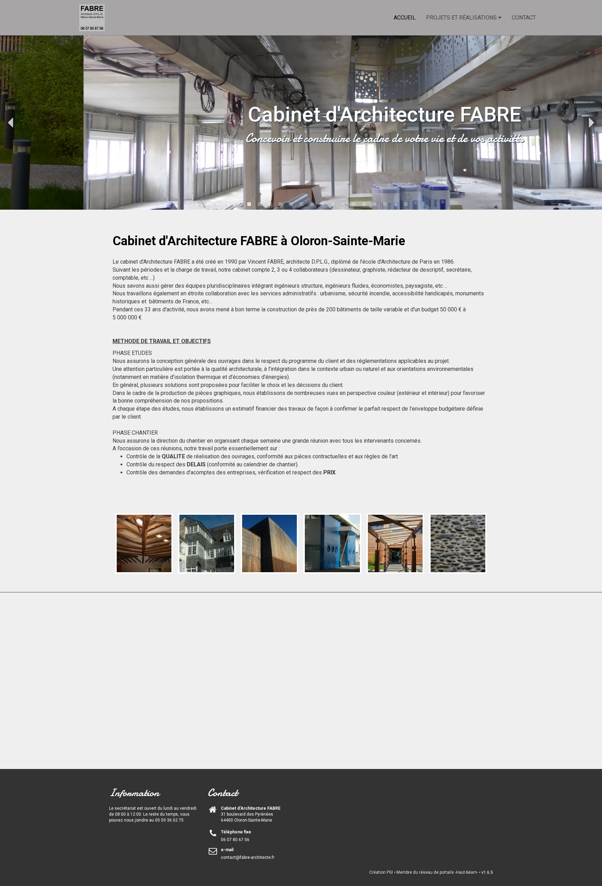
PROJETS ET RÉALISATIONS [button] (462, 17)
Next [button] (591, 122)
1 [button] (196, 204)
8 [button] (269, 204)
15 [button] (342, 204)
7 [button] (259, 204)
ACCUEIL (405, 17)
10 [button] (290, 204)
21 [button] (405, 204)
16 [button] (353, 204)
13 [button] (321, 204)
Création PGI (381, 872)
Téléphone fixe (236, 832)
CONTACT (524, 17)
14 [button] (332, 204)
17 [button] (363, 204)
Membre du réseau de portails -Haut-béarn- (437, 872)
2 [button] (206, 204)
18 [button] (374, 204)
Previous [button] (10, 122)
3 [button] (217, 204)
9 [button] (280, 204)
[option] (301, 123)
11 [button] (301, 204)
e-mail (227, 849)
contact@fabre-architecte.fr (248, 857)
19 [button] (384, 204)
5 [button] (238, 204)
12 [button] (311, 204)
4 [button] (227, 204)
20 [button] (395, 204)
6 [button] (248, 204)
